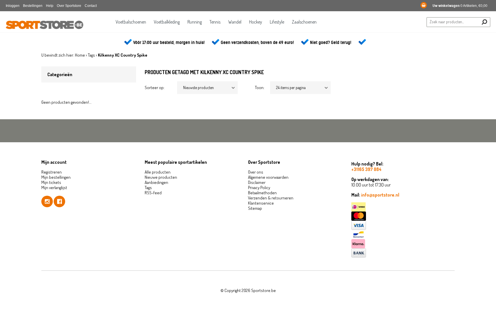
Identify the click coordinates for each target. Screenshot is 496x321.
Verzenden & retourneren (270, 198)
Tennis (215, 22)
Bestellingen (32, 6)
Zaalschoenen (304, 22)
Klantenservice (261, 203)
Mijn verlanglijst (54, 187)
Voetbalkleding (167, 22)
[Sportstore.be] (44, 25)
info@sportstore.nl (380, 195)
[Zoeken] (484, 22)
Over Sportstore (69, 6)
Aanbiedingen (156, 182)
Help (49, 6)
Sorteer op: (154, 87)
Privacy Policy (259, 187)
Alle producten (157, 172)
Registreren (51, 172)
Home (80, 55)
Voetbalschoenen (131, 22)
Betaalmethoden (262, 192)
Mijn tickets (51, 182)
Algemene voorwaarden (268, 177)
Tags (91, 55)
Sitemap (255, 208)
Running (194, 22)
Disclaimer (257, 182)
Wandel (234, 22)
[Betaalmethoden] (403, 207)
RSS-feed (153, 192)
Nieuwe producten (161, 177)
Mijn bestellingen (56, 177)
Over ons (255, 172)
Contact (91, 6)
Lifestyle (277, 22)
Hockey (255, 22)
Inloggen (13, 6)
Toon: (259, 87)
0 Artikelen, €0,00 (460, 6)
